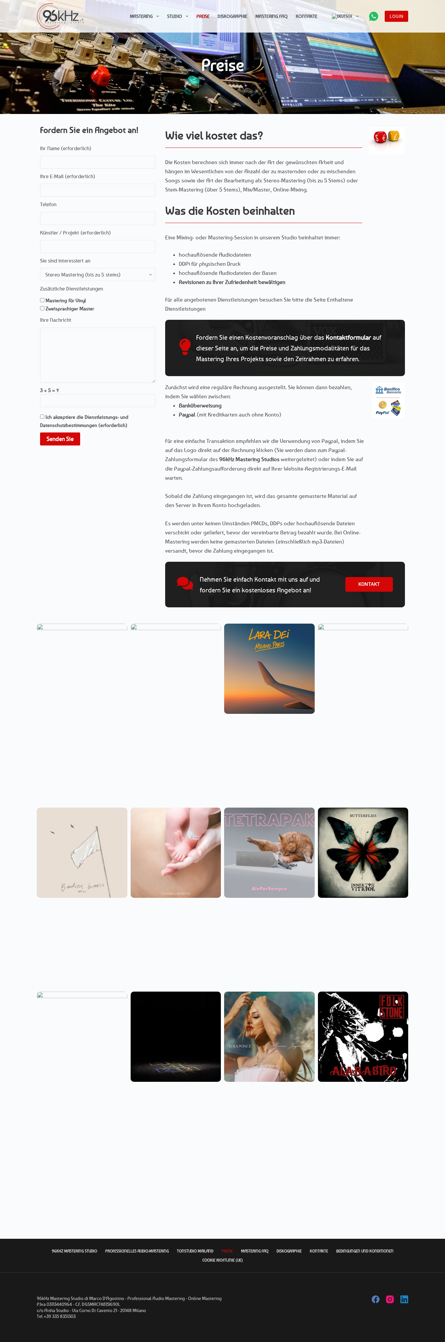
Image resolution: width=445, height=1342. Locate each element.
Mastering (141, 16)
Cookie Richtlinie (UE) (222, 1260)
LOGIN (396, 16)
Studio (174, 16)
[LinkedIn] (404, 1299)
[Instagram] (390, 1299)
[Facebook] (376, 1299)
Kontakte (306, 16)
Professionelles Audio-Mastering (137, 1251)
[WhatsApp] (373, 16)
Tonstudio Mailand (195, 1251)
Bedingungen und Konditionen (365, 1251)
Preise (202, 16)
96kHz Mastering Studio (74, 1251)
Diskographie (232, 16)
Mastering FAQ (271, 16)
